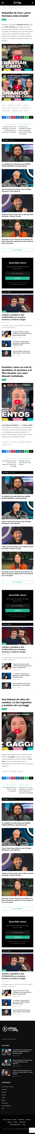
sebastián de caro (17, 110)
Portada (4, 7)
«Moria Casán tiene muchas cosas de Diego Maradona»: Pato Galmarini (22, 1061)
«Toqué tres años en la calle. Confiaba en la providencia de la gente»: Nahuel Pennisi (22, 333)
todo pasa (20, 771)
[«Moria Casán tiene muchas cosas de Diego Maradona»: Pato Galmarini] (17, 178)
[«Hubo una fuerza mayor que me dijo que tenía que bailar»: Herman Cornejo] (17, 203)
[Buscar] (32, 3)
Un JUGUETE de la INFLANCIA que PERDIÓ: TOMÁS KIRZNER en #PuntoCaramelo (22, 1051)
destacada (10, 105)
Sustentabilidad (6, 1105)
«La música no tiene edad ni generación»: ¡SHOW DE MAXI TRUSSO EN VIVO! (21, 343)
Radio (3, 1100)
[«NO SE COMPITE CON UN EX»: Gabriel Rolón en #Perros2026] (6, 353)
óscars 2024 (15, 108)
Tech (3, 1108)
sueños (26, 110)
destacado (18, 105)
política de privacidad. (19, 284)
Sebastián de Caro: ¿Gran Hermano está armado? (25, 462)
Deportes (4, 1089)
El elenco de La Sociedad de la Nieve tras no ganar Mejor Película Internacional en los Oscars (25, 130)
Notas (4, 19)
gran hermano (6, 108)
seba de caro (6, 110)
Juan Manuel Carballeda (24, 442)
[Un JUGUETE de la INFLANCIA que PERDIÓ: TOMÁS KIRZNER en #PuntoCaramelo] (17, 153)
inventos (13, 442)
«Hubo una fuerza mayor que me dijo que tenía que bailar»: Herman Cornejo (23, 1072)
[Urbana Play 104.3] (17, 3)
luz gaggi (13, 771)
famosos (25, 105)
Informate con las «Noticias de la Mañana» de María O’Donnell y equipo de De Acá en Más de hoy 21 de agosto (17, 241)
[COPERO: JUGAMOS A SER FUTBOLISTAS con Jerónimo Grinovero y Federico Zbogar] (17, 303)
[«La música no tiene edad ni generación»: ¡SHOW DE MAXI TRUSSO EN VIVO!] (6, 344)
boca (4, 105)
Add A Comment (17, 250)
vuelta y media (7, 444)
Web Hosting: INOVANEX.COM (25, 1128)
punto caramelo (25, 108)
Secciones (5, 1103)
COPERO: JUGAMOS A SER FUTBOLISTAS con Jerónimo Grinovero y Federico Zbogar (14, 317)
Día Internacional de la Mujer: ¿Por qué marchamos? (9, 789)
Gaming (4, 1092)
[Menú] (3, 3)
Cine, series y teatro (8, 1086)
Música (4, 709)
